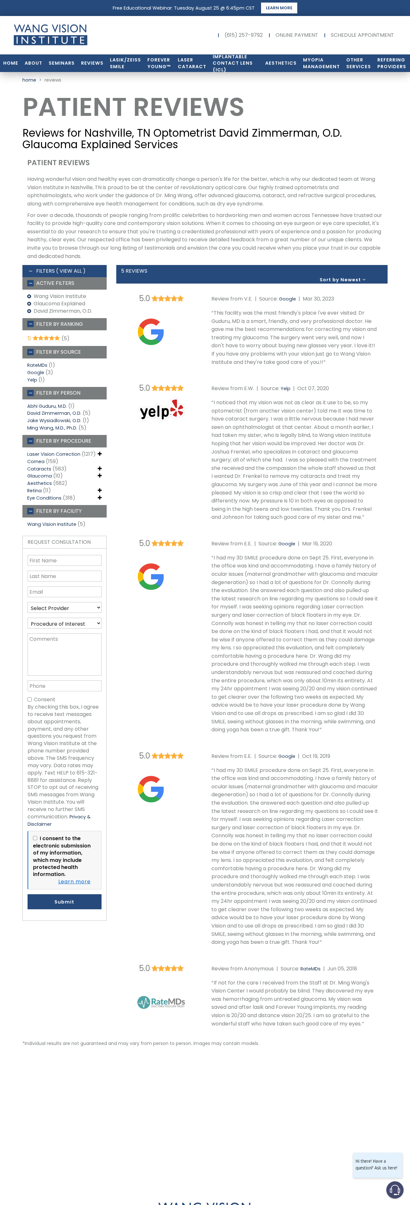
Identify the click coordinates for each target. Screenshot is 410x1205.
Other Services (358, 63)
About (33, 63)
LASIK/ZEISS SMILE (125, 63)
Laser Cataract (192, 63)
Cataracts (39, 469)
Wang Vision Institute (51, 524)
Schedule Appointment (362, 35)
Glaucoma (39, 476)
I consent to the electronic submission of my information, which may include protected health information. (62, 856)
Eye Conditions (44, 498)
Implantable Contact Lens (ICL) (233, 63)
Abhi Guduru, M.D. (47, 406)
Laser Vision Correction (53, 454)
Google (35, 372)
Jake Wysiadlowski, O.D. (54, 420)
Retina (34, 490)
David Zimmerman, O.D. (54, 413)
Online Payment (296, 35)
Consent (44, 699)
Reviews (92, 63)
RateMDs (37, 365)
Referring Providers (391, 63)
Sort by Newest (341, 280)
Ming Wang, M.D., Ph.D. (52, 428)
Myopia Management (321, 63)
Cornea (36, 461)
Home (10, 63)
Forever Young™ (159, 63)
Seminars (62, 63)
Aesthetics (281, 63)
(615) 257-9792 (244, 35)
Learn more (74, 881)
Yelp (32, 380)
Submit (64, 902)
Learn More (279, 8)
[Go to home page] (70, 35)
